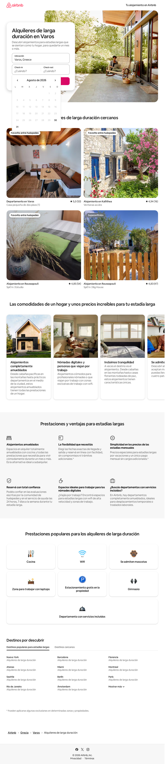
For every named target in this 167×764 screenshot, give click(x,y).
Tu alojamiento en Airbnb (141, 5)
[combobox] (41, 60)
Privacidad (75, 758)
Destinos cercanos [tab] (65, 647)
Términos (89, 758)
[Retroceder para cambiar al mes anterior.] (18, 80)
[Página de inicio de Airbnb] (15, 5)
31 (17, 126)
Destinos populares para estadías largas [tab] (28, 647)
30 (55, 120)
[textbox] (26, 71)
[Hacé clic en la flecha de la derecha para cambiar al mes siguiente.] (55, 80)
